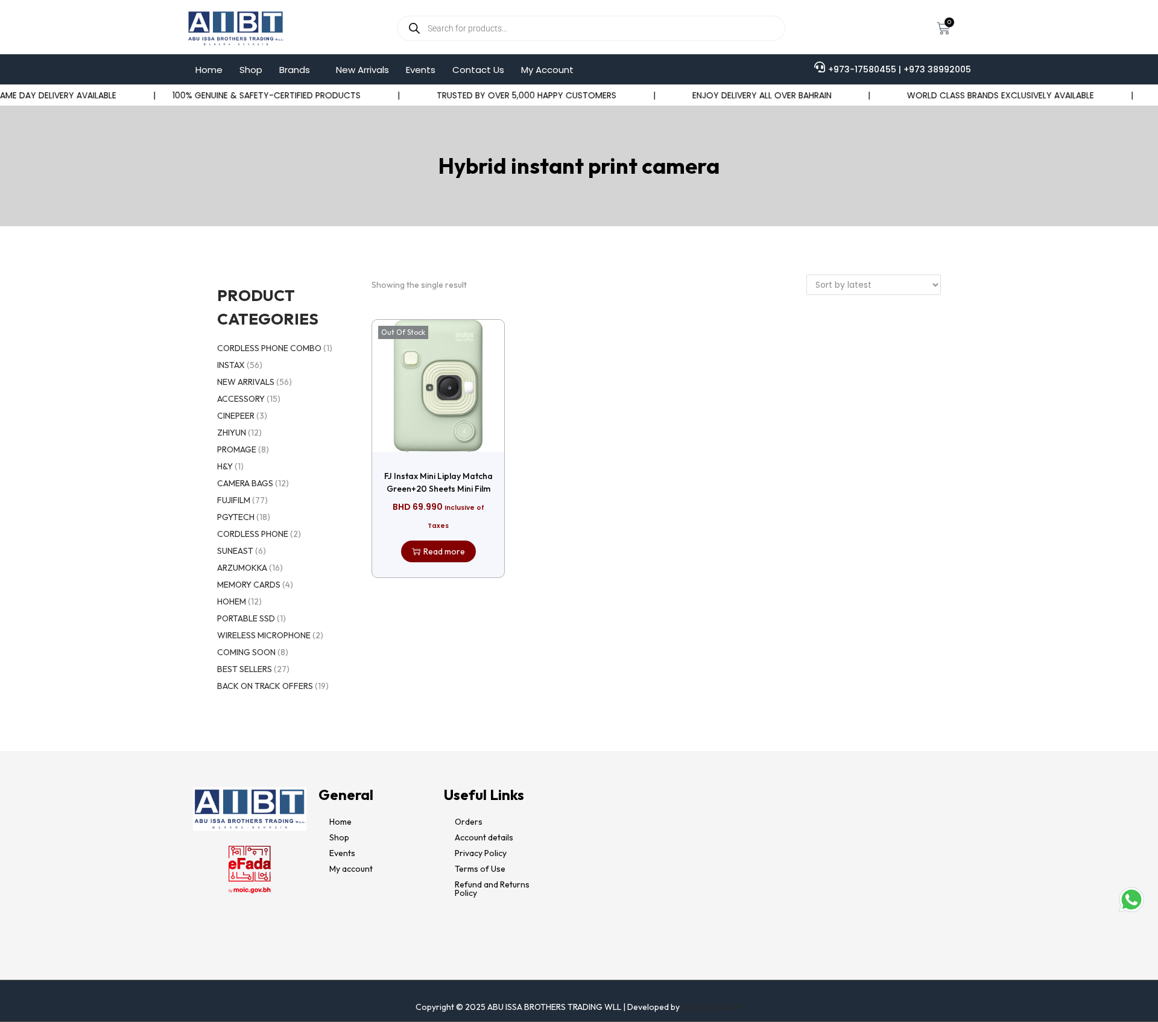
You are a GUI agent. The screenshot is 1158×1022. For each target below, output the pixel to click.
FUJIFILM (233, 500)
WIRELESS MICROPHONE (264, 635)
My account (351, 868)
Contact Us (478, 69)
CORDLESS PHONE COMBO (269, 348)
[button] (299, 69)
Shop (250, 69)
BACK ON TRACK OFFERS (265, 686)
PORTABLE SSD (246, 618)
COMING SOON (246, 652)
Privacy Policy (481, 853)
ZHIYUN (231, 432)
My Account (547, 69)
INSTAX (231, 365)
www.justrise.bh (712, 1006)
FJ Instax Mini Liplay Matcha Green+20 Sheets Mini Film (438, 482)
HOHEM (231, 601)
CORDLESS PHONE (252, 533)
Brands (294, 69)
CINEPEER (236, 415)
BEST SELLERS (244, 669)
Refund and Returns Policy (492, 888)
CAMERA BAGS (245, 483)
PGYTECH (236, 517)
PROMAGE (236, 449)
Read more (444, 551)
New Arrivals (362, 69)
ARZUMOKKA (242, 567)
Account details (484, 837)
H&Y (225, 466)
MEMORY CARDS (248, 584)
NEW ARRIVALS (245, 381)
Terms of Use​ (480, 868)
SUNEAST (235, 550)
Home (209, 69)
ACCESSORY (241, 398)
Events (420, 69)
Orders (468, 821)
